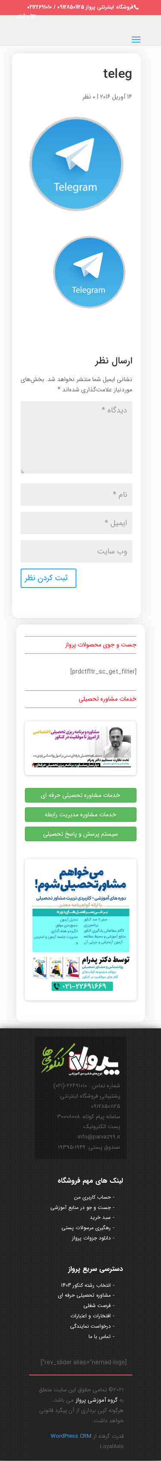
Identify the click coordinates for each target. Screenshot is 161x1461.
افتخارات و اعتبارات (90, 1316)
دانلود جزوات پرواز (91, 1238)
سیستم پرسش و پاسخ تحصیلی (80, 834)
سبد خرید (100, 1217)
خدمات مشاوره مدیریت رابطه (80, 814)
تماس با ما (99, 1336)
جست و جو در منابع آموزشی (80, 1207)
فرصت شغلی (97, 1305)
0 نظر (88, 97)
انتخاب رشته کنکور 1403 (86, 1285)
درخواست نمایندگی (90, 1326)
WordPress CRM (71, 1436)
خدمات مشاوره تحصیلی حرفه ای (80, 795)
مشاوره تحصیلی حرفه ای (84, 1295)
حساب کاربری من (92, 1197)
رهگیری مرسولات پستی (86, 1228)
